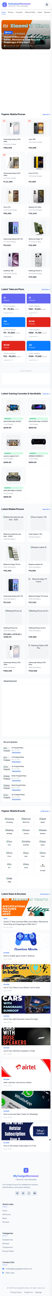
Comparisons (7, 1247)
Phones (10, 12)
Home (3, 12)
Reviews (47, 12)
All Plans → (46, 289)
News (4, 1218)
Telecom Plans (30, 12)
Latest (39, 12)
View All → (46, 114)
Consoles (19, 12)
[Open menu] (47, 4)
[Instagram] (29, 1193)
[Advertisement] (26, 85)
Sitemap (38, 1292)
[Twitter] (23, 1193)
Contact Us (28, 1292)
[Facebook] (17, 1193)
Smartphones (7, 1240)
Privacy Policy (16, 1292)
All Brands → (46, 811)
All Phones (6, 1214)
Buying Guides (8, 1251)
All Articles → (45, 894)
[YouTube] (35, 1193)
